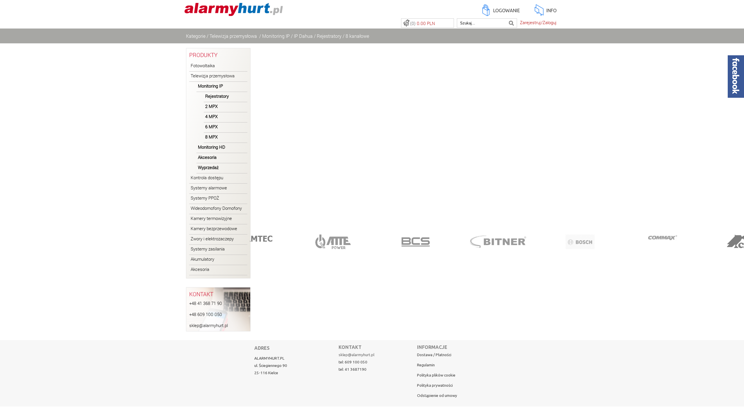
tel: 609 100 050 (353, 362)
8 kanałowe (357, 36)
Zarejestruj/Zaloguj (538, 22)
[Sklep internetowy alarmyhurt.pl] (234, 12)
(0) (422, 23)
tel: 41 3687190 (352, 369)
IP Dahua (303, 36)
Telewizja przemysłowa (234, 36)
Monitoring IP (276, 36)
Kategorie (195, 36)
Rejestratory (329, 36)
